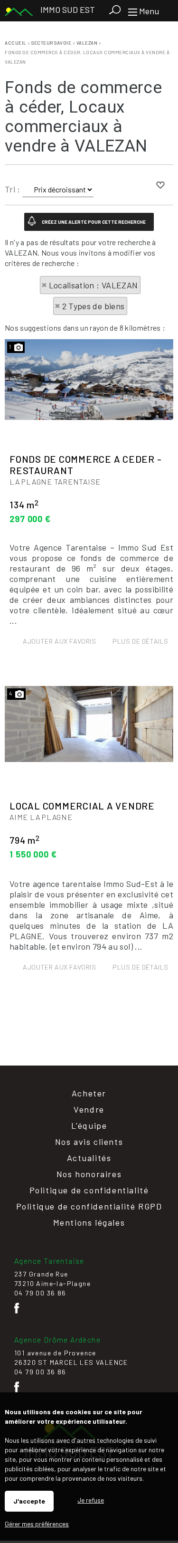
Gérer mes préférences (37, 1524)
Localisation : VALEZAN (93, 285)
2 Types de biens (93, 306)
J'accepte (29, 1501)
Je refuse (90, 1500)
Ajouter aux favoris (59, 641)
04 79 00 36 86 (40, 1293)
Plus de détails (140, 641)
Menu (148, 11)
